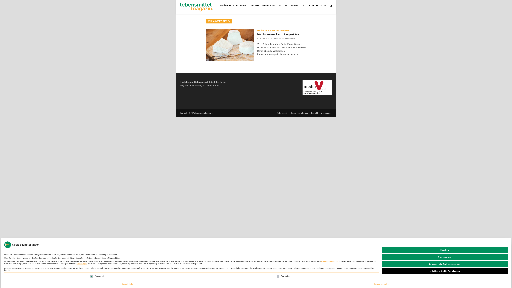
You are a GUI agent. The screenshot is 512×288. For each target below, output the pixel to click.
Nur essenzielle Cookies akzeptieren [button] (445, 264)
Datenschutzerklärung (329, 261)
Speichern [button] (444, 250)
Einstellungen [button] (82, 264)
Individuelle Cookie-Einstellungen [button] (445, 271)
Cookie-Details (127, 284)
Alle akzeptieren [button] (445, 257)
